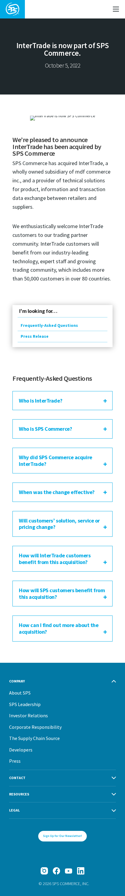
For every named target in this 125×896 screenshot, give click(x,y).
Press (15, 761)
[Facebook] (56, 870)
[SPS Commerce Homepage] (12, 9)
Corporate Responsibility (35, 727)
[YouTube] (68, 870)
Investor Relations (28, 715)
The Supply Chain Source (34, 738)
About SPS (20, 693)
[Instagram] (44, 870)
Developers (20, 750)
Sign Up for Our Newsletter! (62, 836)
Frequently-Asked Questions (49, 325)
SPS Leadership (25, 704)
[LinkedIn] (80, 870)
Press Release (35, 336)
